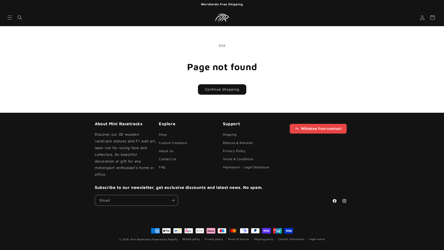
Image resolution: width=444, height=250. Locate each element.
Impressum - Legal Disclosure (246, 167)
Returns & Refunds (238, 143)
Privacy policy (214, 239)
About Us (166, 151)
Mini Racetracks (140, 239)
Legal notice (317, 239)
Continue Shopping (222, 89)
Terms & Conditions (238, 159)
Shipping (230, 135)
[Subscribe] (173, 200)
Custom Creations (173, 143)
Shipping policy (264, 239)
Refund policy (191, 239)
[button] (10, 17)
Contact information (291, 239)
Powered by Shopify (165, 239)
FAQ (162, 167)
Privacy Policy (234, 151)
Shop (163, 135)
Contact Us (167, 159)
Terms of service (238, 239)
